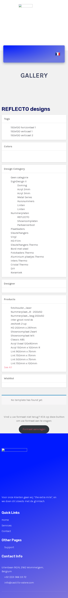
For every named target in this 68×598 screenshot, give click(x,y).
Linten (21, 205)
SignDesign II (19, 181)
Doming (22, 185)
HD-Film (16, 240)
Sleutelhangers (19, 232)
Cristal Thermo (19, 264)
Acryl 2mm (23, 189)
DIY (13, 268)
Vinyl (14, 236)
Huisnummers (25, 201)
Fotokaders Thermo (22, 252)
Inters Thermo (19, 260)
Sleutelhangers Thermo (24, 244)
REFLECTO (23, 217)
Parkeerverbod (26, 225)
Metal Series (24, 197)
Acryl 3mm (23, 193)
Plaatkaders (18, 228)
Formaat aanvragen (34, 429)
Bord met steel (19, 248)
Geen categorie (19, 177)
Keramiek (16, 272)
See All (8, 367)
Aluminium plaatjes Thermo (27, 256)
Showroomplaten (27, 221)
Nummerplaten (20, 213)
